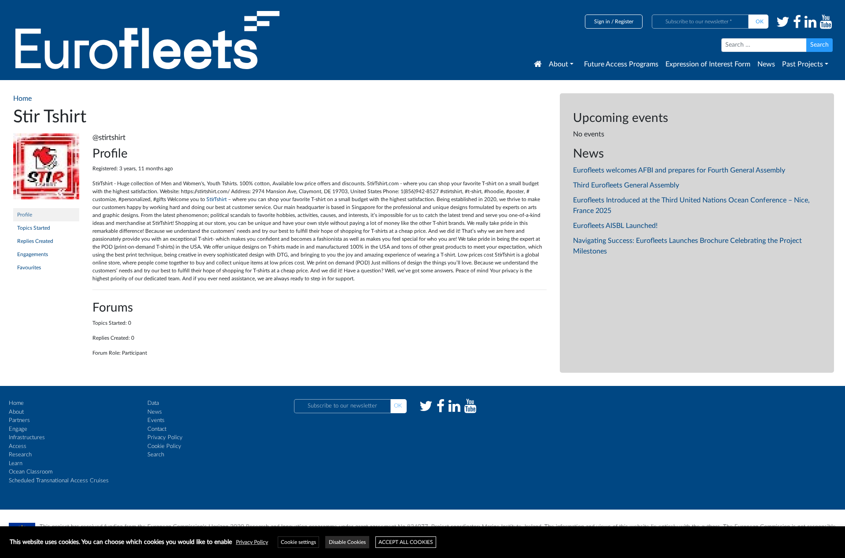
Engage (18, 429)
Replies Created (35, 241)
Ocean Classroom (30, 472)
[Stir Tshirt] (46, 170)
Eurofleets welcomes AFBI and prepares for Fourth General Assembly (679, 170)
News (766, 64)
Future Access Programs (621, 64)
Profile (24, 214)
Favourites (29, 267)
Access (17, 446)
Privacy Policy (165, 438)
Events (156, 420)
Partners (19, 420)
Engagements (32, 254)
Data (153, 403)
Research (20, 455)
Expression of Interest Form (707, 64)
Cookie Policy (164, 446)
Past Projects (802, 64)
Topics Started (33, 228)
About (558, 64)
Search (155, 455)
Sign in (602, 21)
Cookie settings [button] (298, 542)
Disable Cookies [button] (347, 542)
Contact (156, 429)
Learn (15, 463)
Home (16, 403)
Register (624, 21)
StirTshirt (217, 199)
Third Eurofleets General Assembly (626, 185)
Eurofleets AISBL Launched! (615, 225)
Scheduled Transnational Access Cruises (59, 481)
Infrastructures (27, 438)
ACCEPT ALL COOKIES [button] (405, 542)
